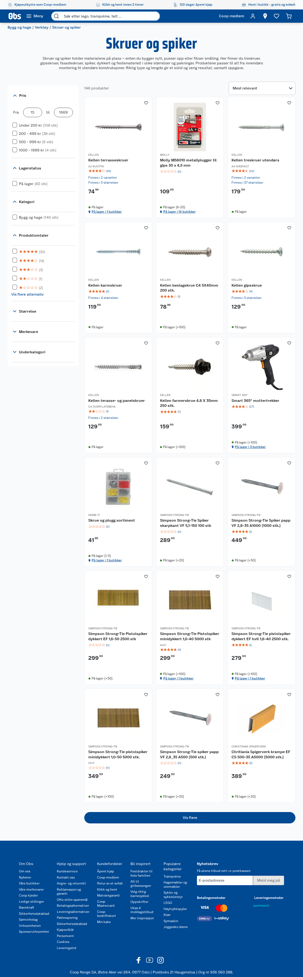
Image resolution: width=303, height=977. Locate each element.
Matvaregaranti (108, 895)
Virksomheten (30, 926)
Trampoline (172, 876)
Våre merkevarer (31, 889)
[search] (56, 16)
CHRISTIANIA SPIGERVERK (249, 746)
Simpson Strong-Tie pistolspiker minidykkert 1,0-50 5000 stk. (117, 754)
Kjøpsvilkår (65, 930)
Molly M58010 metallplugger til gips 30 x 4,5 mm (188, 163)
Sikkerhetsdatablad (34, 913)
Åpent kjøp (105, 871)
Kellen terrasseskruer (108, 160)
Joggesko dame (176, 927)
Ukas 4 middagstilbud (141, 910)
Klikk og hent (107, 889)
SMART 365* (240, 395)
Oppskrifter (139, 902)
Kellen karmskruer (105, 285)
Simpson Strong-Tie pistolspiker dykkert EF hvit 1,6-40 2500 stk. (261, 636)
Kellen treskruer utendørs (255, 160)
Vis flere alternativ (27, 294)
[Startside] (15, 16)
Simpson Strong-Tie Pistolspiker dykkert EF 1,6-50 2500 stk (117, 636)
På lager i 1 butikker (107, 211)
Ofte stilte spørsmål (72, 900)
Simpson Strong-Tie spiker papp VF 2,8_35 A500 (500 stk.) (189, 754)
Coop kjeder (28, 895)
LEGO (168, 903)
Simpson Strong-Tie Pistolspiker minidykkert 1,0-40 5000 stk (189, 636)
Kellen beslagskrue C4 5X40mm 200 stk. (189, 288)
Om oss (24, 871)
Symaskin (171, 921)
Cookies (63, 942)
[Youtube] (149, 960)
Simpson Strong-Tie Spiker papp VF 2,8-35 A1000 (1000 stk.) (261, 523)
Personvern (65, 936)
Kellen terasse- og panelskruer (116, 400)
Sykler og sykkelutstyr (173, 895)
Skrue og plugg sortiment (111, 520)
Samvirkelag (28, 919)
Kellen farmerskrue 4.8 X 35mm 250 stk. (189, 403)
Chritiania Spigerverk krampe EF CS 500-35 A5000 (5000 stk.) (261, 754)
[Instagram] (160, 960)
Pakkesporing (67, 917)
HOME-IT (94, 515)
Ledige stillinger (31, 901)
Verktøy (42, 27)
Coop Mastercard (106, 904)
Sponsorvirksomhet (34, 931)
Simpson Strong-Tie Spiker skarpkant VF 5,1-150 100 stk (185, 523)
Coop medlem (108, 877)
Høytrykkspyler (175, 909)
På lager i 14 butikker (179, 211)
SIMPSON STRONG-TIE (174, 515)
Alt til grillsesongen (140, 883)
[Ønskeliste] (276, 16)
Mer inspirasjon (142, 918)
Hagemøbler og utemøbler (175, 884)
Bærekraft (26, 907)
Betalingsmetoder (211, 898)
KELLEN (93, 154)
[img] (118, 171)
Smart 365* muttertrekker (255, 400)
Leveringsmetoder (269, 898)
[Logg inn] (252, 16)
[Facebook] (138, 960)
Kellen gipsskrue (247, 285)
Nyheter (25, 877)
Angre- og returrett (71, 883)
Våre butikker (29, 883)
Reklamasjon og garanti (69, 892)
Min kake (104, 922)
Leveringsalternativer (73, 912)
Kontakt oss (66, 877)
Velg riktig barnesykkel (139, 894)
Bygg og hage (19, 27)
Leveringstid (66, 948)
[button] (189, 817)
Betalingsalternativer (73, 905)
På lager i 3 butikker (250, 447)
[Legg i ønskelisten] (146, 103)
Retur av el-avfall (110, 883)
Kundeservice (67, 871)
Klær (167, 915)
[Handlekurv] (288, 16)
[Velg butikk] (265, 16)
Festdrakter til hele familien (141, 873)
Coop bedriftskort (106, 914)
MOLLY (164, 154)
